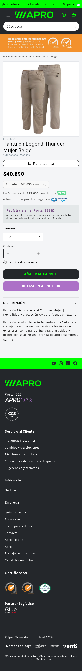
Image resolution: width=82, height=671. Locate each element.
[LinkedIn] (68, 363)
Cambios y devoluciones (22, 447)
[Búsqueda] (74, 26)
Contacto (11, 533)
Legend (9, 138)
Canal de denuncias (19, 560)
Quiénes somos (16, 512)
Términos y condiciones (22, 454)
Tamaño (9, 228)
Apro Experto (14, 540)
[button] (8, 15)
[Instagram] (61, 363)
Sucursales (12, 519)
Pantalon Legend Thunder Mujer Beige (34, 56)
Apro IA (10, 547)
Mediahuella (43, 659)
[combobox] (41, 26)
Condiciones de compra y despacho (30, 461)
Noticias (11, 490)
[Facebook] (75, 363)
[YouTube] (54, 363)
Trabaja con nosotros (20, 553)
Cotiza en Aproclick (41, 286)
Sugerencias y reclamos (22, 468)
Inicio (6, 56)
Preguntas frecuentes (20, 440)
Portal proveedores (18, 526)
